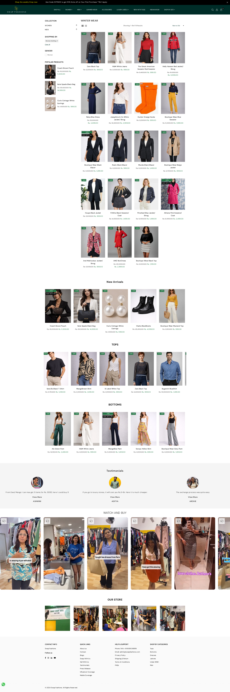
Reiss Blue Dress (93, 117)
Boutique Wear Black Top (146, 261)
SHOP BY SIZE (169, 10)
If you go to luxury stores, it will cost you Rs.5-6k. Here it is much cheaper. (115, 492)
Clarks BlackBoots (143, 326)
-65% (133, 414)
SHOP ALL (57, 10)
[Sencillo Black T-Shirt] (48, 369)
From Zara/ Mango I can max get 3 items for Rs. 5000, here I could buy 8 (37, 492)
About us (83, 649)
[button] (221, 10)
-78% (110, 84)
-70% (137, 34)
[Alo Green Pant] (58, 429)
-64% (164, 34)
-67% (162, 291)
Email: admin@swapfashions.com (127, 652)
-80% (133, 291)
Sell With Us (84, 662)
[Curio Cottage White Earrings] (115, 306)
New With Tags (139, 10)
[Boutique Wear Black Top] (146, 242)
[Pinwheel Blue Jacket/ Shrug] (146, 194)
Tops (152, 649)
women (50, 55)
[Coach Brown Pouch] (58, 306)
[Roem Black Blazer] (120, 146)
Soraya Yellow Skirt (143, 449)
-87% (84, 84)
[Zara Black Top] (93, 47)
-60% (164, 84)
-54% (84, 34)
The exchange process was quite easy (193, 492)
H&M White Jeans (119, 66)
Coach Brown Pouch (65, 68)
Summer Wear (91, 10)
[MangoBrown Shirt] (77, 369)
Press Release (85, 669)
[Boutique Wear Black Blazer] (93, 146)
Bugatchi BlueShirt (162, 389)
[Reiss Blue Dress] (93, 98)
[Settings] (217, 10)
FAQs (117, 665)
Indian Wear (154, 10)
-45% (51, 291)
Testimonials (84, 665)
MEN (78, 10)
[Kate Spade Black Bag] (86, 306)
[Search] (212, 10)
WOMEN (68, 10)
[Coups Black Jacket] (93, 194)
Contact (83, 652)
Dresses (153, 655)
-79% (47, 414)
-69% (67, 353)
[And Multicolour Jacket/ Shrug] (93, 242)
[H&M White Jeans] (120, 47)
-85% (110, 228)
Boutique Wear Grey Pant (172, 449)
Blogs (82, 655)
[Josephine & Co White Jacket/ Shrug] (120, 98)
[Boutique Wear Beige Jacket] (173, 146)
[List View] (86, 25)
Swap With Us (85, 659)
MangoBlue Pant (115, 449)
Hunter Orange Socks (146, 117)
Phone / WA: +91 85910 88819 (126, 649)
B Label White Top (105, 389)
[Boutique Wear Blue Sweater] (173, 98)
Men (151, 665)
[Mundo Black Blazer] (146, 146)
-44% (105, 291)
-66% (110, 132)
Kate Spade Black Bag (66, 84)
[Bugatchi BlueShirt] (162, 369)
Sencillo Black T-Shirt (48, 389)
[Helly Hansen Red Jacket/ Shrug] (173, 47)
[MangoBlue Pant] (115, 429)
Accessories (107, 10)
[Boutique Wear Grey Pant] (172, 429)
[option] (20, 553)
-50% (110, 34)
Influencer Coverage (87, 672)
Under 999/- (154, 662)
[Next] (188, 374)
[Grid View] (82, 25)
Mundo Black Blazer (146, 165)
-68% (137, 84)
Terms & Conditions (122, 662)
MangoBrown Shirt (77, 389)
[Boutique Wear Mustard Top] (172, 306)
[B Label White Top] (105, 369)
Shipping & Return (121, 659)
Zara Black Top (93, 66)
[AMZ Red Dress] (120, 242)
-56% (162, 414)
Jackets (153, 659)
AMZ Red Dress (119, 261)
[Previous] (42, 374)
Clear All (47, 44)
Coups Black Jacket (93, 213)
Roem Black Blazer (119, 165)
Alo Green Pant (58, 449)
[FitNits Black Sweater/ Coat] (120, 194)
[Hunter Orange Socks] (146, 98)
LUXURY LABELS (122, 10)
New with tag (87, 135)
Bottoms (153, 652)
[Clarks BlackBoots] (143, 306)
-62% (87, 132)
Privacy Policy (120, 655)
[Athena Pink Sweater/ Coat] (173, 194)
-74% (137, 180)
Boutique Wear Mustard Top (172, 326)
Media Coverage (86, 675)
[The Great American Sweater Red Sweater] (146, 47)
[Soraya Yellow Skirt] (143, 429)
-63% (164, 132)
